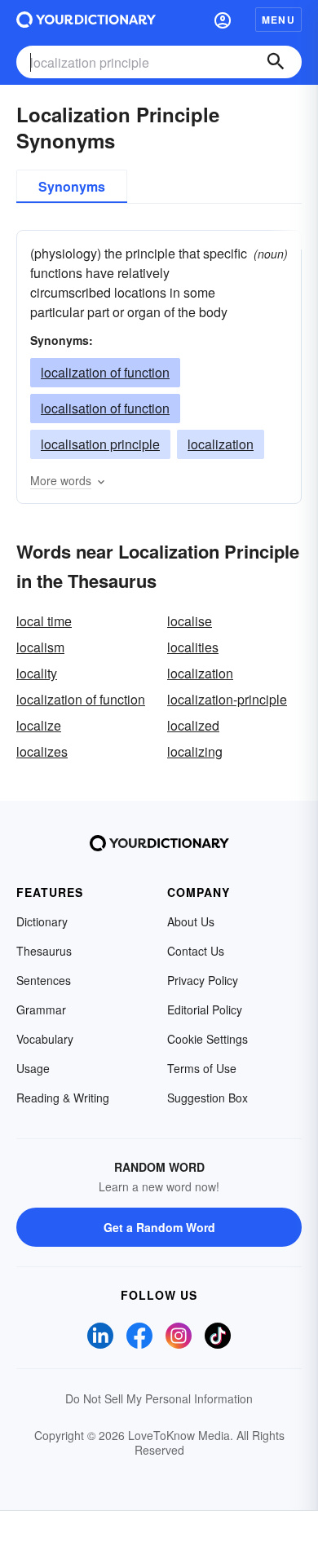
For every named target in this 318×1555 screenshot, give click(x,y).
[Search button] (275, 62)
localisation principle (100, 444)
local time (44, 621)
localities (193, 647)
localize (38, 725)
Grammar (41, 1009)
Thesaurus (44, 951)
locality (36, 673)
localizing (195, 751)
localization (221, 444)
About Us (190, 921)
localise (189, 621)
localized (193, 725)
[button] (222, 19)
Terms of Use (201, 1068)
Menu (278, 19)
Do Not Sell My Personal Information (159, 1398)
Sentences (43, 980)
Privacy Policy (202, 980)
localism (40, 647)
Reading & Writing (62, 1097)
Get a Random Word (159, 1227)
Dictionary (42, 921)
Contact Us (195, 951)
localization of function (105, 372)
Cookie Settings (207, 1039)
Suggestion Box (207, 1097)
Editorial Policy (204, 1009)
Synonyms (71, 186)
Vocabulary (44, 1039)
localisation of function (105, 408)
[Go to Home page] (86, 19)
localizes (42, 751)
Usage (33, 1068)
